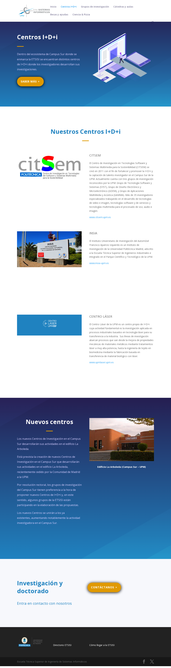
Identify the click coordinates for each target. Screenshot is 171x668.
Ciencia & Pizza (81, 14)
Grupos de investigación (95, 7)
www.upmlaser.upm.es (101, 362)
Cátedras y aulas (123, 7)
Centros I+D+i (69, 7)
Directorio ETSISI (62, 645)
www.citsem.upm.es (100, 217)
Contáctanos (102, 587)
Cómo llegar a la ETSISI (102, 645)
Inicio (53, 7)
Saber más (29, 81)
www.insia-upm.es (99, 263)
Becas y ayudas (59, 14)
